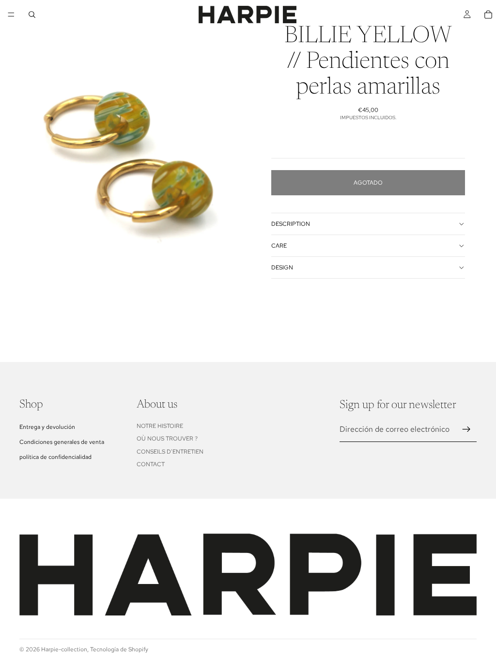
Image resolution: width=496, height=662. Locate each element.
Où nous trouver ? (167, 438)
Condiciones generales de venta (61, 442)
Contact (151, 464)
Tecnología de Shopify (119, 649)
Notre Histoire (160, 426)
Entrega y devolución (47, 427)
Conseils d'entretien (170, 452)
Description (290, 224)
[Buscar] (32, 14)
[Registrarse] (466, 429)
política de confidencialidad (55, 457)
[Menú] (11, 14)
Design (282, 267)
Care (279, 246)
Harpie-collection (64, 649)
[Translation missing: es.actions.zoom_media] (124, 155)
